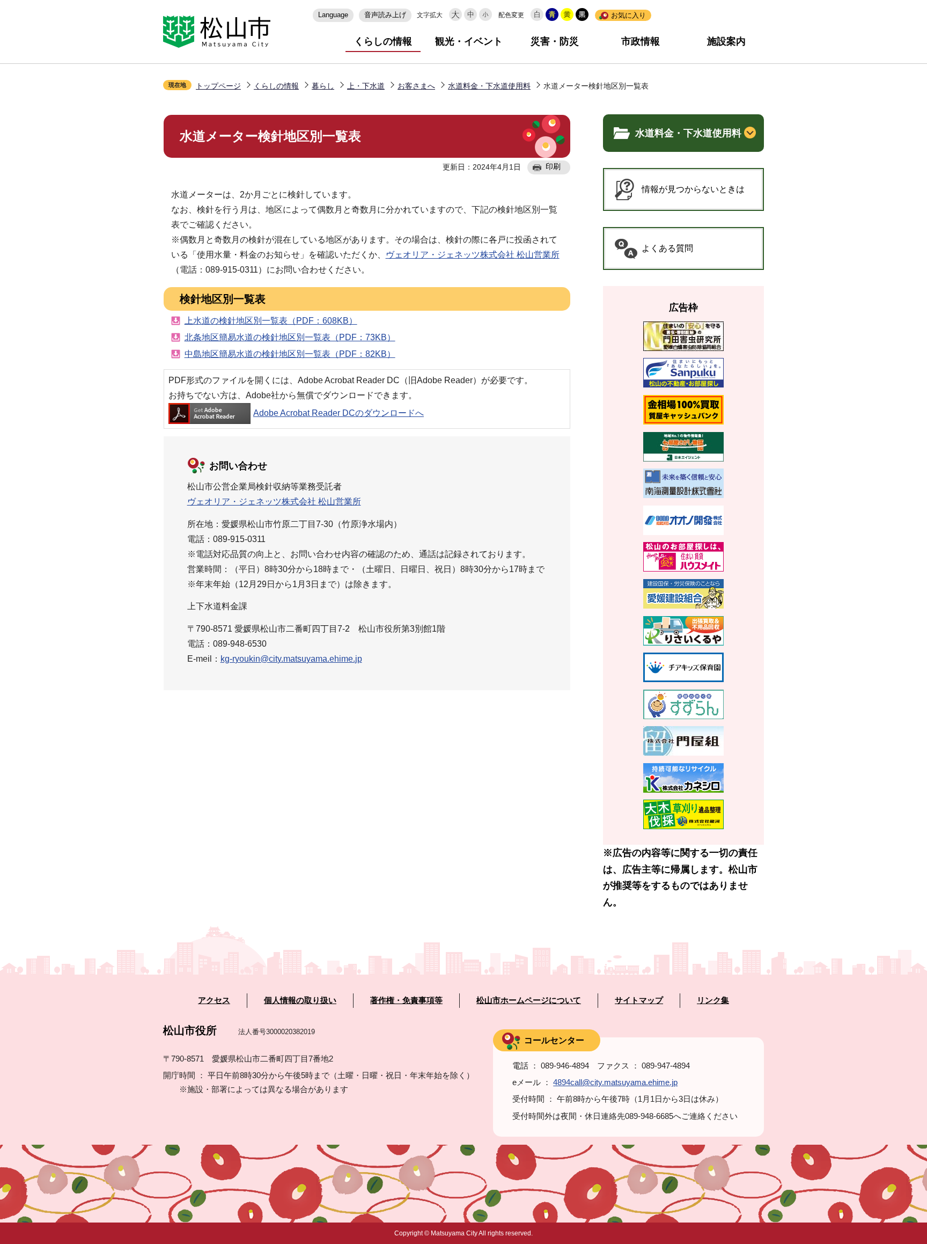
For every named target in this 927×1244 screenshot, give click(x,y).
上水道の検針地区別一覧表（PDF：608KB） (271, 320)
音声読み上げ (385, 15)
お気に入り (628, 15)
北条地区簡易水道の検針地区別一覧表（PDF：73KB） (290, 337)
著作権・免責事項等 (406, 1000)
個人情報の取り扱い (300, 1000)
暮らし (323, 86)
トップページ (218, 86)
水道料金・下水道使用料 (489, 86)
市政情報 (640, 41)
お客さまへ (416, 86)
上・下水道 (366, 86)
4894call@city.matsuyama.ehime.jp (615, 1082)
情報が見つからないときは (693, 189)
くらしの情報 (383, 41)
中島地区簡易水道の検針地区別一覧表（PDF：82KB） (290, 353)
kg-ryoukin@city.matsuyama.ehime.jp (291, 658)
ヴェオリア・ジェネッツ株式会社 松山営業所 (473, 254)
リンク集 (713, 1000)
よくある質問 (667, 248)
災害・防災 (555, 41)
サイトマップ (639, 1000)
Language (333, 15)
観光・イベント (469, 41)
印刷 (553, 166)
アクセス (214, 1000)
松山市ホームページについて (528, 1000)
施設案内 (726, 41)
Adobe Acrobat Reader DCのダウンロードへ (338, 413)
